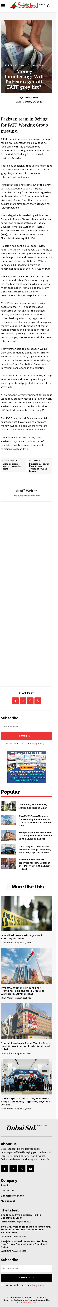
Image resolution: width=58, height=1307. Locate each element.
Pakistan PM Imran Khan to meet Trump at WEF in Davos (39, 468)
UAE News (6, 1236)
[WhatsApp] (37, 700)
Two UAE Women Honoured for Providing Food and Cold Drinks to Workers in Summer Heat (35, 821)
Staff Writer (31, 97)
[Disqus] (26, 551)
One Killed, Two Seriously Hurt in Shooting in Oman (33, 806)
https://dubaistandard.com (26, 495)
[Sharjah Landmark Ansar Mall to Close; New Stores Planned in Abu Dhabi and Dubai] (8, 835)
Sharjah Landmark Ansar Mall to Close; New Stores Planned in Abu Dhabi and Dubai (35, 835)
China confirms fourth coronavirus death (12, 466)
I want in (24, 736)
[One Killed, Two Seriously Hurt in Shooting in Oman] (8, 806)
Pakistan (37, 65)
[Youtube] (30, 1168)
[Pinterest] (30, 700)
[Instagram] (13, 1168)
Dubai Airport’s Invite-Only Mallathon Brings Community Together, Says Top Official (35, 849)
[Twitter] (23, 700)
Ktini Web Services (26, 1302)
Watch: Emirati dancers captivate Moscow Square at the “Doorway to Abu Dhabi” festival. (34, 864)
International (15, 65)
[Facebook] (15, 700)
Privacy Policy (37, 743)
